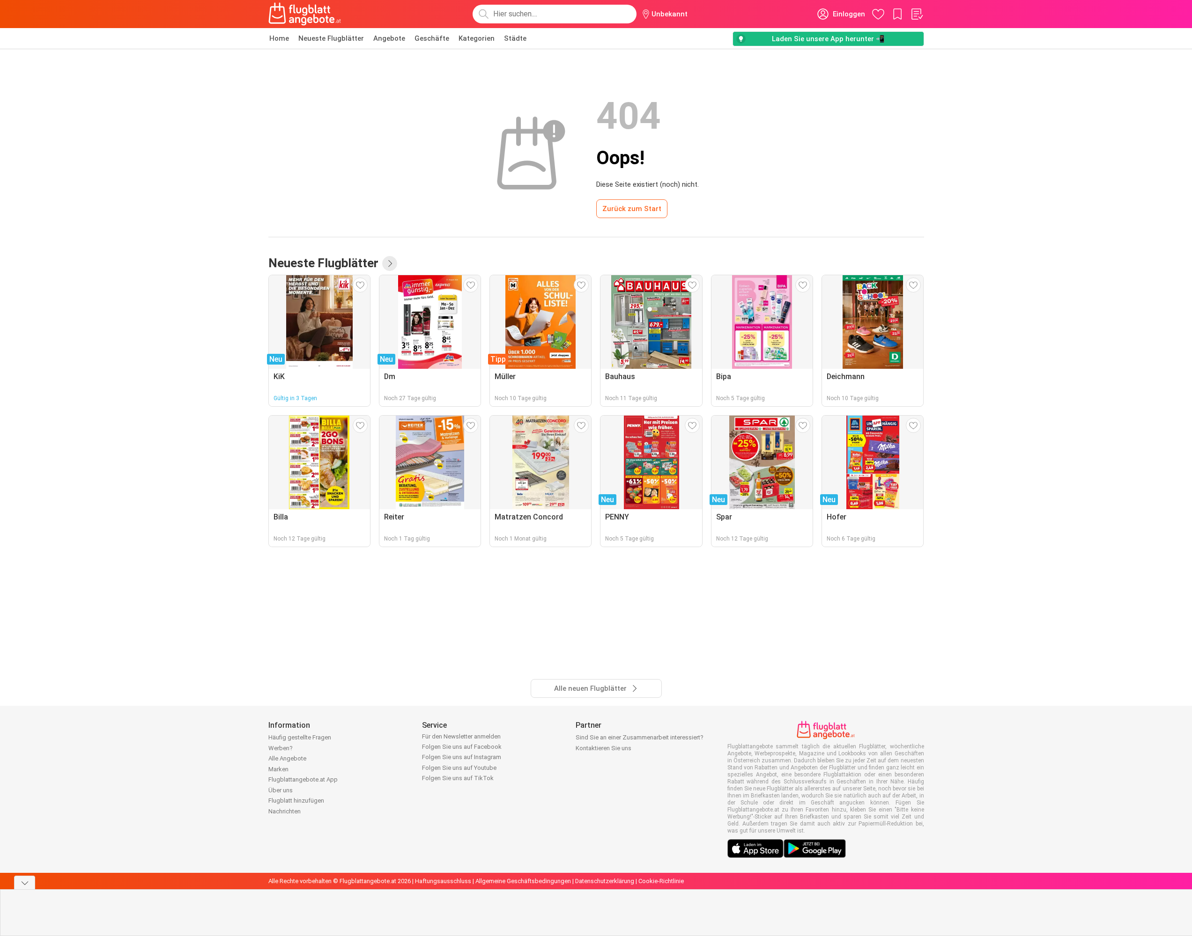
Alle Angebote (287, 758)
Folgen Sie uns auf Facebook (462, 746)
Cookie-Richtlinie (661, 881)
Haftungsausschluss (443, 881)
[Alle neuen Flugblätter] (389, 263)
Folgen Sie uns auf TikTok (458, 778)
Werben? (280, 748)
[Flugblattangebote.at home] (304, 14)
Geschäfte (432, 38)
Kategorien (477, 38)
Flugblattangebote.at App (303, 779)
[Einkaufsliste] (916, 14)
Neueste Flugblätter (331, 38)
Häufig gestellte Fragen (299, 737)
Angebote (389, 38)
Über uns (280, 790)
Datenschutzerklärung (604, 881)
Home (279, 38)
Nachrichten (284, 811)
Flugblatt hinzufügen (296, 800)
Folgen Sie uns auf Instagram (461, 756)
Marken (278, 769)
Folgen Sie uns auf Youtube (459, 767)
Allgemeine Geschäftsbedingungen (523, 881)
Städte (515, 38)
